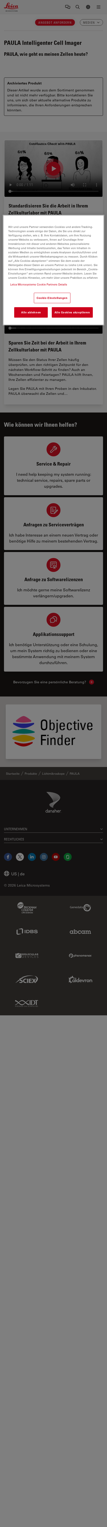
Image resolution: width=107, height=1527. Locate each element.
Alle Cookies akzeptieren (72, 312)
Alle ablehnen (31, 312)
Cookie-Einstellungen (52, 298)
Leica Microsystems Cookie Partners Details (38, 284)
